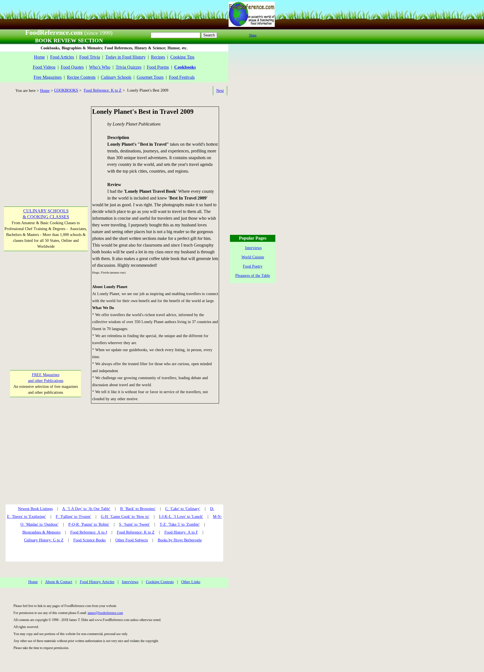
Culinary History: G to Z (44, 540)
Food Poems (158, 67)
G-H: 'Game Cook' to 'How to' (125, 517)
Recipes (158, 57)
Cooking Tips (182, 57)
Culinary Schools (116, 77)
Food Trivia (89, 57)
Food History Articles (97, 582)
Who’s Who (99, 67)
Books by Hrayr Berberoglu (180, 540)
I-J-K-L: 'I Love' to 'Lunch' (181, 517)
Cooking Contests (160, 582)
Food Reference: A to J (88, 532)
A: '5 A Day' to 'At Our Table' (86, 509)
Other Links (190, 582)
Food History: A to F (181, 532)
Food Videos (44, 67)
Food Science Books (89, 540)
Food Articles (62, 57)
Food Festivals (182, 77)
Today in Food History (125, 57)
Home (39, 57)
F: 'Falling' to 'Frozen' (73, 517)
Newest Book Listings (35, 509)
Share (253, 35)
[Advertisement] (45, 141)
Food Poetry (252, 266)
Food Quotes (72, 67)
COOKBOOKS (66, 90)
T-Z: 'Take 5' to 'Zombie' (180, 524)
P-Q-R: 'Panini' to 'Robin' (88, 524)
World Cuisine (252, 257)
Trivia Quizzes (128, 67)
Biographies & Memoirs (41, 532)
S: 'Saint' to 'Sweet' (134, 524)
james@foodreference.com (105, 613)
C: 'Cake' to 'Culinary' (182, 509)
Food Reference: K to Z (103, 90)
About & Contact (58, 582)
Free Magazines (48, 77)
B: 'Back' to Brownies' (137, 509)
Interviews (130, 582)
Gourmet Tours (150, 77)
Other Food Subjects (131, 540)
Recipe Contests (81, 77)
